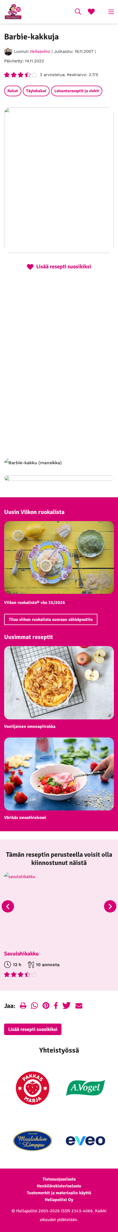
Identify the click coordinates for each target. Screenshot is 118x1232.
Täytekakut (36, 90)
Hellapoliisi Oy (59, 1199)
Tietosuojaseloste (59, 1179)
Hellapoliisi (40, 51)
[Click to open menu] (111, 12)
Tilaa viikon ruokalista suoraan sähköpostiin (51, 619)
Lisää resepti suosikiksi (32, 1029)
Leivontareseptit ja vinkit (76, 90)
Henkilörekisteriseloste (59, 1186)
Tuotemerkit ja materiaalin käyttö (59, 1193)
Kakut (12, 90)
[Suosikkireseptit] (91, 12)
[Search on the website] (78, 12)
